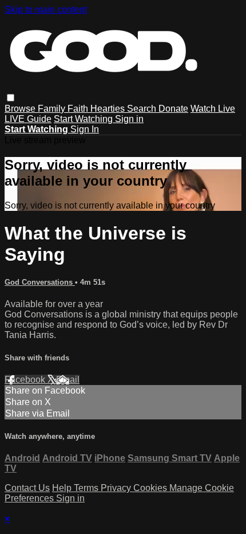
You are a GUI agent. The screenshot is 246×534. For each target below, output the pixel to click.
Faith (79, 108)
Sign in (129, 119)
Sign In (84, 129)
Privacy (117, 488)
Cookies (151, 488)
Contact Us (27, 488)
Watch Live (213, 108)
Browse (21, 108)
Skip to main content (46, 9)
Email (68, 379)
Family (53, 108)
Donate (173, 108)
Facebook (26, 379)
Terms (87, 488)
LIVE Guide (28, 119)
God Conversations (40, 282)
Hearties (108, 108)
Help (63, 488)
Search (142, 108)
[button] (10, 97)
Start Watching (84, 119)
